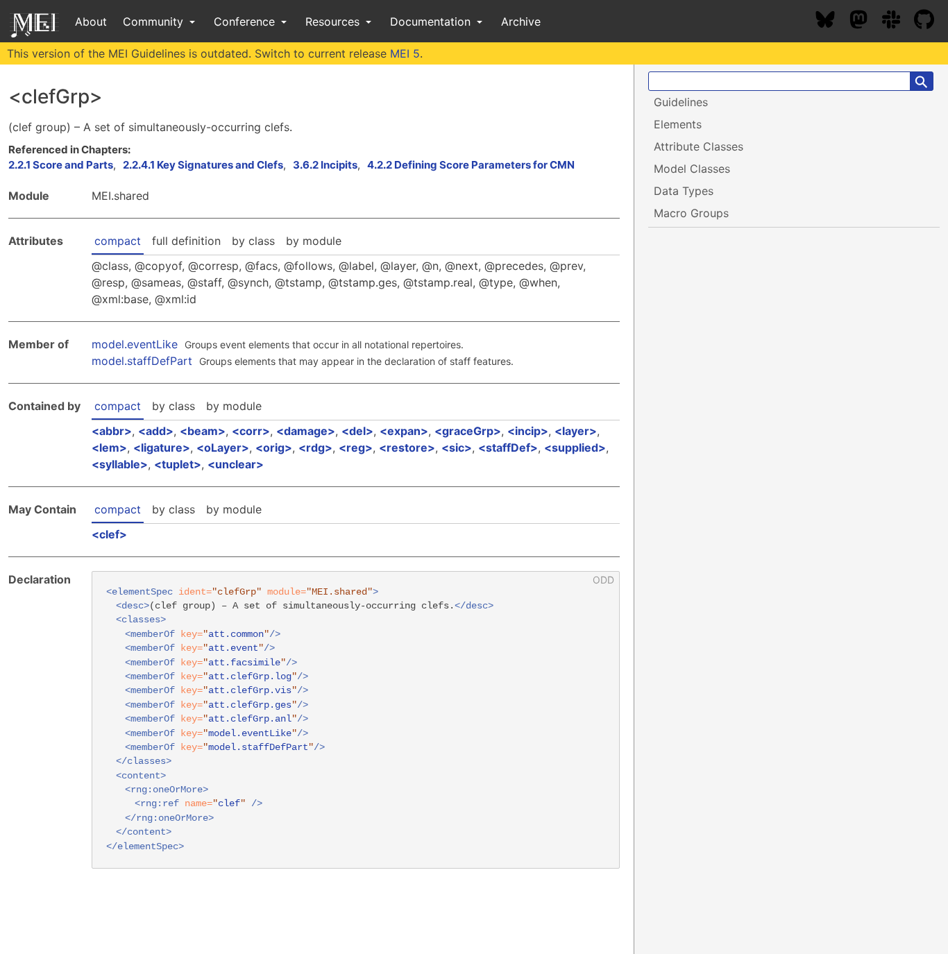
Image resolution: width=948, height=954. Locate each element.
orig (274, 447)
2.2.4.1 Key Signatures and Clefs (203, 164)
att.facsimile (244, 663)
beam (202, 431)
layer (575, 431)
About (91, 21)
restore (407, 447)
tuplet (178, 464)
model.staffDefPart (142, 361)
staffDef (508, 447)
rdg (315, 447)
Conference (246, 21)
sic (456, 447)
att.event (233, 648)
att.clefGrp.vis (249, 690)
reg (355, 447)
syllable (119, 464)
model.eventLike (135, 344)
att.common (236, 634)
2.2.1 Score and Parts (60, 164)
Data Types (683, 191)
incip (528, 431)
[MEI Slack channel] (898, 21)
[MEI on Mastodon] (865, 21)
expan (404, 431)
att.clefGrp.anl (249, 719)
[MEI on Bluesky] (832, 21)
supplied (575, 447)
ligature (162, 447)
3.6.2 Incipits (325, 164)
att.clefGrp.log (249, 677)
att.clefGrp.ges (249, 705)
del (357, 431)
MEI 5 (405, 53)
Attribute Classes (698, 146)
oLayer (223, 447)
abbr (111, 431)
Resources (334, 21)
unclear (235, 464)
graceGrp (467, 431)
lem (109, 447)
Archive (521, 21)
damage (306, 431)
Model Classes (692, 169)
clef (109, 534)
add (156, 431)
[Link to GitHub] (931, 21)
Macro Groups (691, 213)
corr (250, 431)
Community (155, 21)
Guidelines (681, 102)
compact (117, 241)
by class (253, 241)
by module (313, 241)
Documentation (432, 21)
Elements (678, 124)
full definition (186, 241)
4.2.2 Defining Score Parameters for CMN (471, 164)
